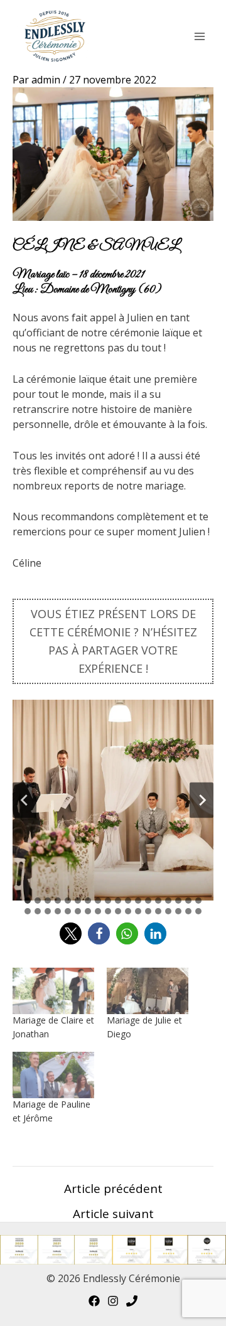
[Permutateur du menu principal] (199, 36)
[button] (71, 933)
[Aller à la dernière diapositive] (24, 800)
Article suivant (113, 1214)
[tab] (27, 900)
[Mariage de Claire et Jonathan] (53, 991)
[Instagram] (113, 1301)
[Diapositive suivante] (201, 800)
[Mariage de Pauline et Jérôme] (53, 1075)
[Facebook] (94, 1301)
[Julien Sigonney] (131, 1301)
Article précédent (113, 1189)
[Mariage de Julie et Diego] (147, 991)
